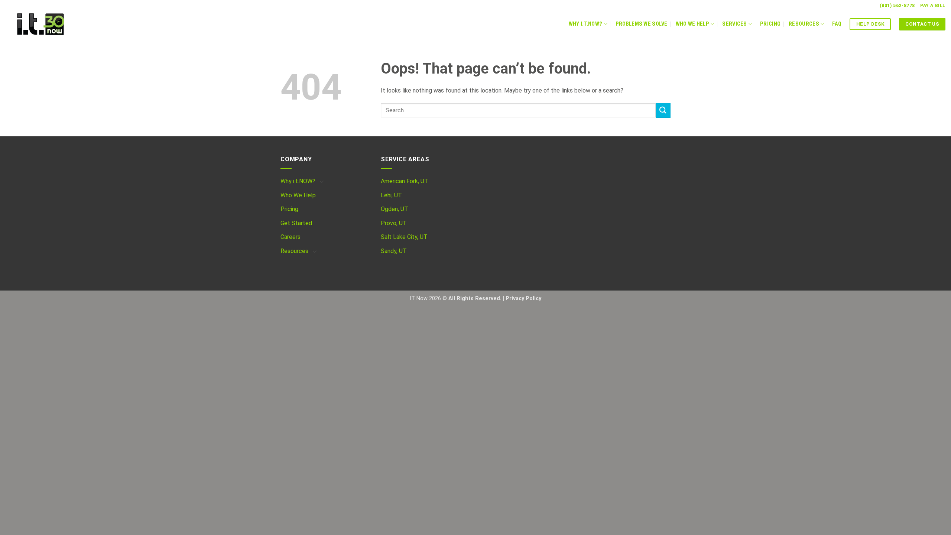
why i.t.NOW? (585, 24)
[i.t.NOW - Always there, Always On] (54, 24)
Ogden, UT (394, 209)
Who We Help (692, 24)
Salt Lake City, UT (404, 236)
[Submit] (663, 110)
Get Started (296, 223)
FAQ (836, 24)
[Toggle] (321, 181)
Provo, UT (394, 223)
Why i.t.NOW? (297, 181)
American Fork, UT (404, 181)
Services (734, 24)
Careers (290, 236)
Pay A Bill (932, 5)
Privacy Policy (523, 298)
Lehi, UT (391, 195)
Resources (804, 24)
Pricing (770, 24)
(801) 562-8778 (897, 5)
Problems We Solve (642, 24)
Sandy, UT (394, 250)
